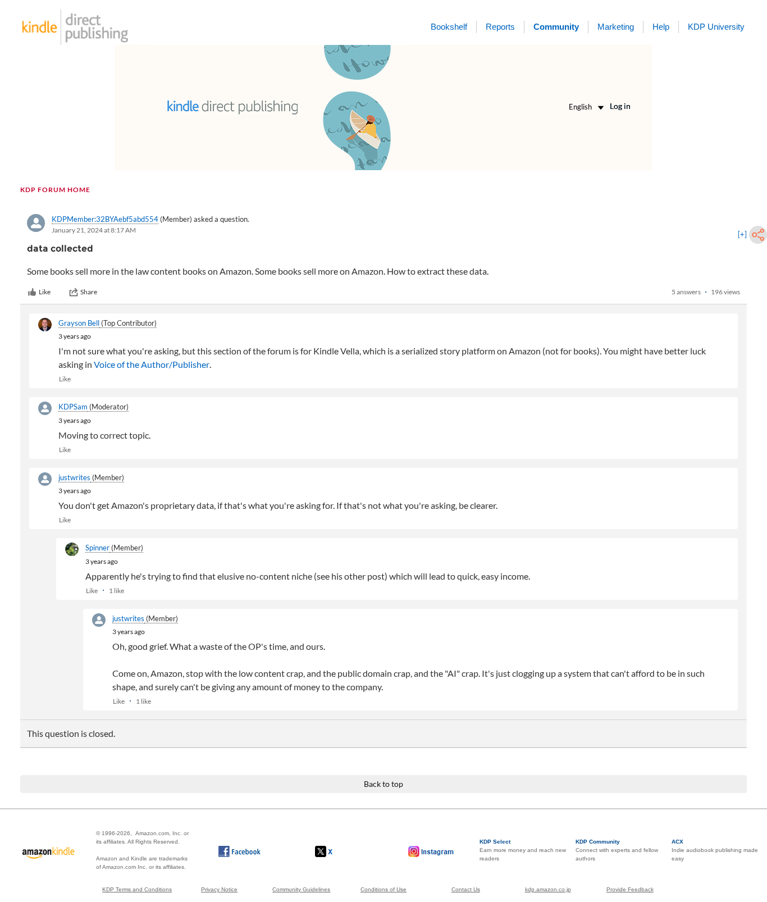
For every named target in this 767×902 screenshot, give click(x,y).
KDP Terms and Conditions (137, 889)
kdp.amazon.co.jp (548, 889)
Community (556, 26)
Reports (500, 26)
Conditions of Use (383, 889)
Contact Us (465, 889)
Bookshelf (449, 26)
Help (660, 26)
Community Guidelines (301, 889)
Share (88, 292)
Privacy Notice (219, 889)
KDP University (716, 26)
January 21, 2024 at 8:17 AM (94, 230)
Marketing (615, 26)
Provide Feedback (630, 889)
